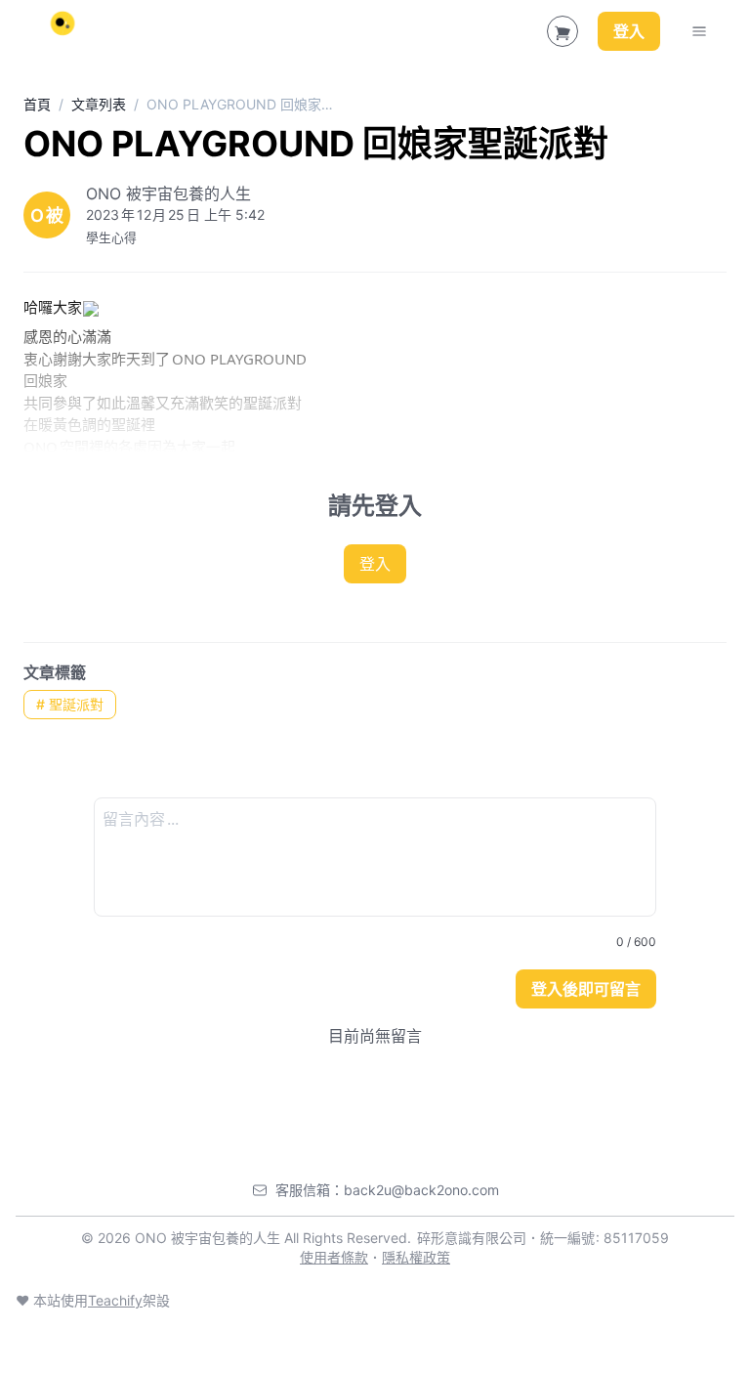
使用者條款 (334, 1257)
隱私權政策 (416, 1257)
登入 (629, 31)
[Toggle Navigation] (699, 31)
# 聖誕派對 (70, 704)
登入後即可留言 (586, 989)
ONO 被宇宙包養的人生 (168, 193)
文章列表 (98, 104)
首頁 (37, 104)
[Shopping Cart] (562, 31)
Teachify (115, 1300)
